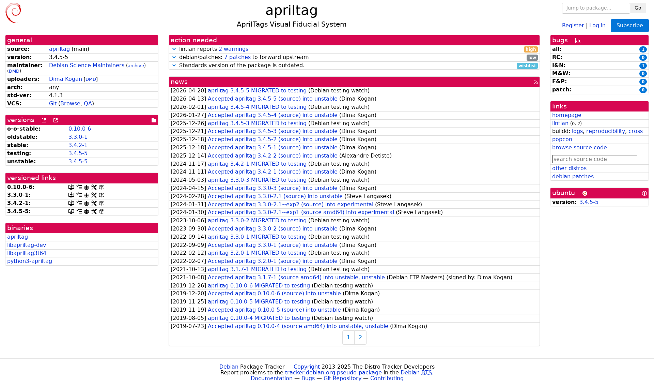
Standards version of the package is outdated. (356, 66)
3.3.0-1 (78, 137)
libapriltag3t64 (26, 253)
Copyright (307, 366)
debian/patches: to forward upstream (356, 57)
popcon (562, 139)
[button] (174, 49)
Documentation (272, 378)
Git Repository (342, 378)
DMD (14, 71)
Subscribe (630, 25)
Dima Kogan (65, 79)
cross (635, 131)
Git (53, 103)
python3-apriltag (29, 261)
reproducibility (605, 131)
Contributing (387, 378)
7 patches (237, 57)
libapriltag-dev (26, 245)
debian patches (573, 176)
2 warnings (233, 49)
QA (88, 103)
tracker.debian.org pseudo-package (333, 372)
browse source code (579, 147)
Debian (228, 366)
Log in (597, 25)
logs (577, 131)
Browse (70, 103)
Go (638, 8)
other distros (569, 168)
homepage (566, 115)
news (179, 82)
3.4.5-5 (78, 153)
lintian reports (356, 49)
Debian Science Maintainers (86, 65)
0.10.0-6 (79, 128)
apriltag (59, 49)
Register (573, 25)
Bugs (308, 378)
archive (136, 65)
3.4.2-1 (78, 145)
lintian (560, 123)
